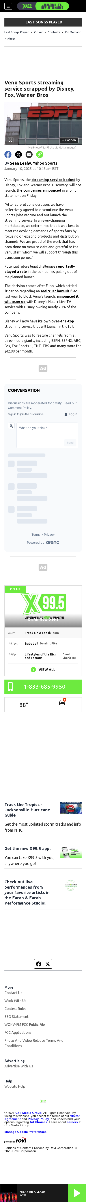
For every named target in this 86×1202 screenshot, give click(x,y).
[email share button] (29, 154)
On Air (38, 32)
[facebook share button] (7, 154)
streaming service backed (53, 180)
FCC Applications (18, 1032)
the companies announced (39, 190)
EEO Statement (16, 1017)
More (11, 38)
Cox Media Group (28, 1112)
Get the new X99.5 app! (27, 848)
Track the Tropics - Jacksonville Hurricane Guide (27, 809)
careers (72, 1122)
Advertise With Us (18, 1066)
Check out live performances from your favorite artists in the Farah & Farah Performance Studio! (27, 892)
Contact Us (13, 993)
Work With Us (15, 1001)
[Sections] (8, 6)
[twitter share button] (18, 154)
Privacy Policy (38, 1119)
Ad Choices (38, 1122)
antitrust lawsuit (55, 291)
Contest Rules (15, 1009)
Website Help (14, 1086)
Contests (54, 32)
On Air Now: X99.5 (43, 619)
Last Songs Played (16, 32)
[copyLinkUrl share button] (39, 154)
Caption (69, 140)
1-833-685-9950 (44, 686)
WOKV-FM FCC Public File (24, 1025)
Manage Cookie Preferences (25, 1131)
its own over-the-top (56, 321)
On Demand (73, 32)
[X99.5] (43, 6)
